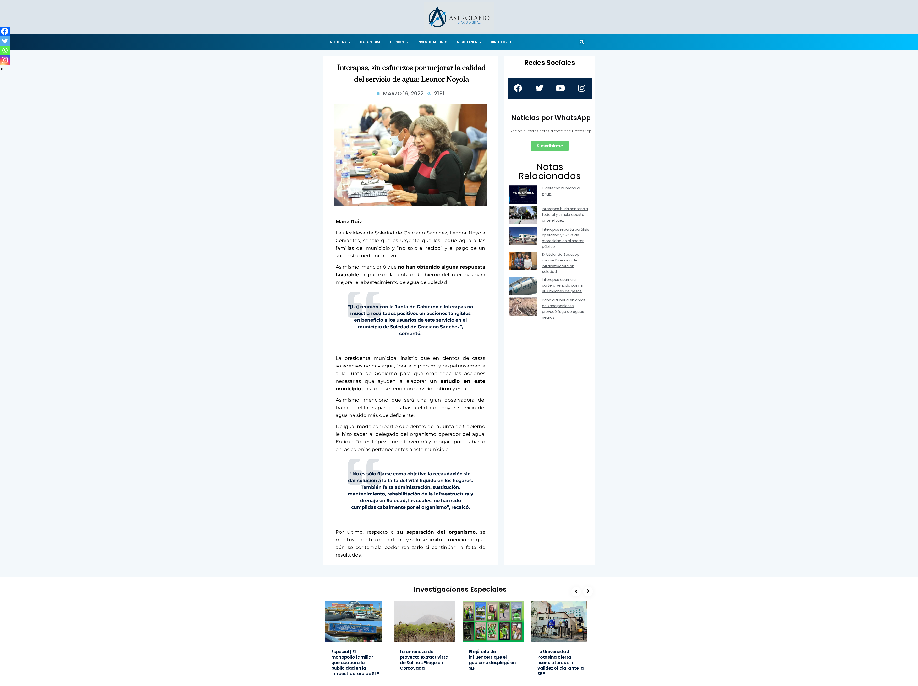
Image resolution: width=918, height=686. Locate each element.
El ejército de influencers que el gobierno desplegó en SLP (492, 660)
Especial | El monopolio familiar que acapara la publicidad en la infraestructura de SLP (355, 662)
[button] (582, 42)
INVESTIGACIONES (432, 42)
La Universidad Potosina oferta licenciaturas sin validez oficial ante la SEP (560, 662)
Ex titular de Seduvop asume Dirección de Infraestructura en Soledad (560, 263)
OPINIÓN (397, 42)
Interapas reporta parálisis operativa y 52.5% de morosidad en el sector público (565, 238)
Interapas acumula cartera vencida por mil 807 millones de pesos (562, 285)
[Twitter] (5, 41)
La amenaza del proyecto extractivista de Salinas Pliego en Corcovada (424, 660)
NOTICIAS (338, 42)
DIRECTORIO (501, 42)
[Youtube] (560, 88)
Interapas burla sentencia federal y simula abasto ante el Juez (565, 214)
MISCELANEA (467, 42)
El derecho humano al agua (561, 191)
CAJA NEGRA (370, 42)
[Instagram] (5, 60)
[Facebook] (5, 31)
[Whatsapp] (5, 50)
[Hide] (2, 69)
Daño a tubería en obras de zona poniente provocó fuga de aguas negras (563, 309)
